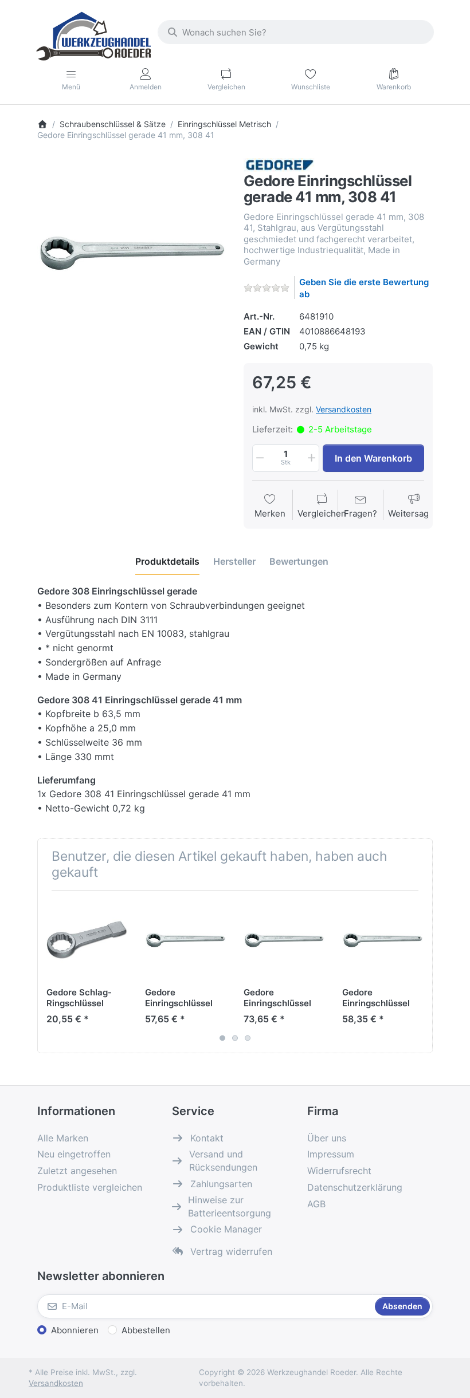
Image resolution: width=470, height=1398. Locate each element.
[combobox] (296, 32)
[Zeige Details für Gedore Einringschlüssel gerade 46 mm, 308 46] (284, 939)
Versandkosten (343, 409)
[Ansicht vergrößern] (131, 252)
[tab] (167, 561)
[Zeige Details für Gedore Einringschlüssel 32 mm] (382, 939)
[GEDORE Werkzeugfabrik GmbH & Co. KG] (279, 164)
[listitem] (131, 252)
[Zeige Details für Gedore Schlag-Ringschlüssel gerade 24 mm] (86, 939)
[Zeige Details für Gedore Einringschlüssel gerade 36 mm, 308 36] (185, 939)
